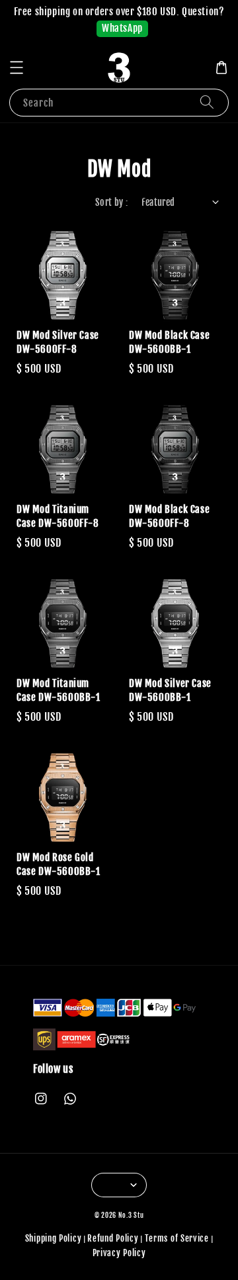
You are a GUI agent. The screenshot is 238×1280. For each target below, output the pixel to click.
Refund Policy (112, 1238)
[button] (16, 67)
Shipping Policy (53, 1238)
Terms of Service (177, 1238)
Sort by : (111, 202)
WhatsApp (122, 28)
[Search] (207, 102)
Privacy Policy (119, 1253)
